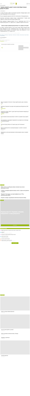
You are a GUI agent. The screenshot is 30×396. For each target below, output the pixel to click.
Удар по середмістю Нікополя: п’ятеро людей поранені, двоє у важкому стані (14, 103)
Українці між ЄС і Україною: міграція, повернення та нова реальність (12, 212)
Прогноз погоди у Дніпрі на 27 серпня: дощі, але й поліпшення (12, 124)
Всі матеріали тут (15, 225)
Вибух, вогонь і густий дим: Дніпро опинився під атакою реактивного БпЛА (13, 187)
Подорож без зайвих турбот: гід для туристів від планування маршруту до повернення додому (14, 112)
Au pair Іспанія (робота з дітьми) (7, 329)
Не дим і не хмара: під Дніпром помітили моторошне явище (13, 197)
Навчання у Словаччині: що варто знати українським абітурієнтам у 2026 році (14, 107)
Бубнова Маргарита (4, 37)
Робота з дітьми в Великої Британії (7, 311)
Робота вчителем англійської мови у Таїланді (9, 333)
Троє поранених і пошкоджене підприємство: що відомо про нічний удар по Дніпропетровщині (14, 121)
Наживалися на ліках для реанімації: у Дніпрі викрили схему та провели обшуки (14, 133)
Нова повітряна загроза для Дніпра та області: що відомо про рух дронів (14, 116)
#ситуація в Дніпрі (2, 35)
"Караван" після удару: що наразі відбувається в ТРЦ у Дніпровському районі (12, 194)
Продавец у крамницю (5, 337)
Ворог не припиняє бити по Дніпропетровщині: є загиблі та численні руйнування (14, 128)
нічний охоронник (4, 355)
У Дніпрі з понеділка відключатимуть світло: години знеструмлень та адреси (15, 191)
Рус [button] (27, 3)
